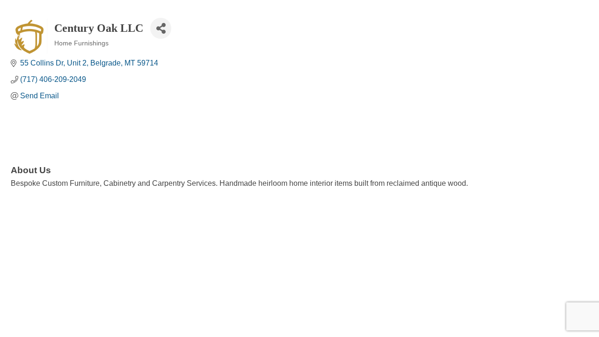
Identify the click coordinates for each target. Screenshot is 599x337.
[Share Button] (160, 28)
